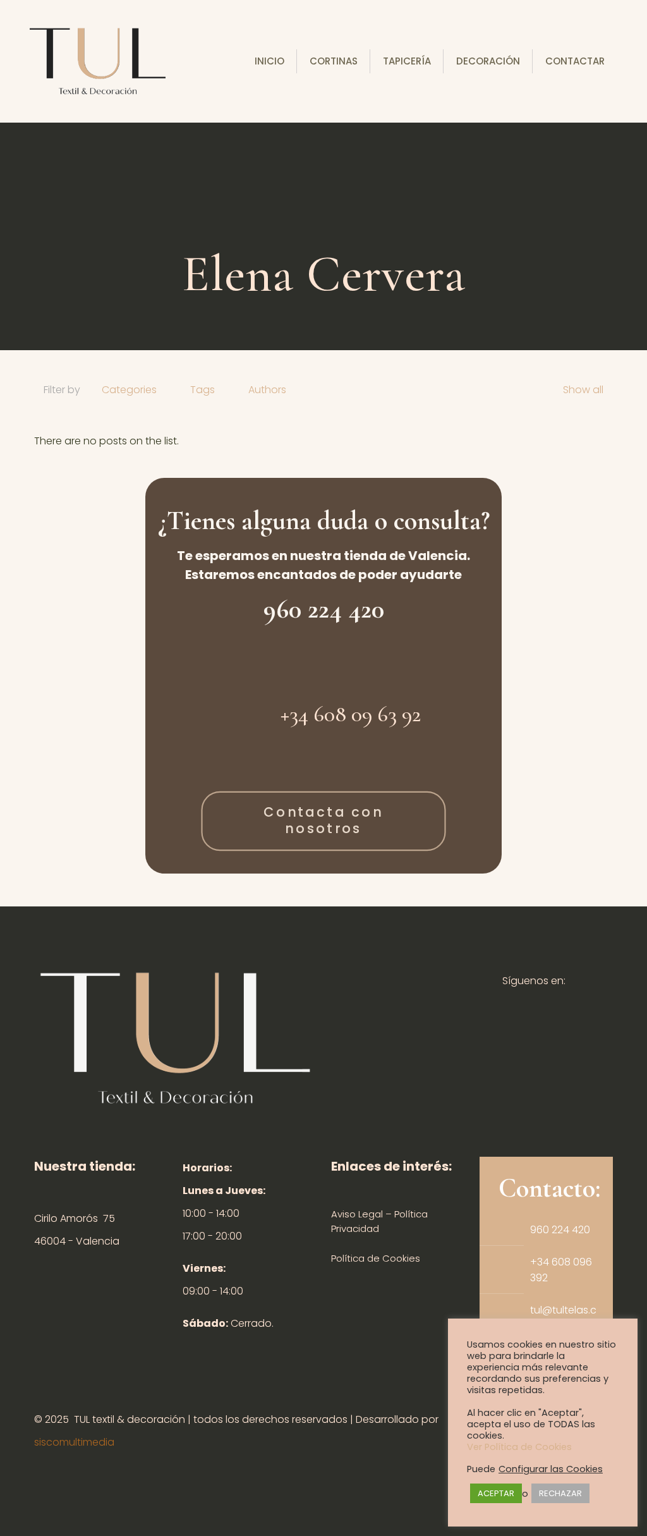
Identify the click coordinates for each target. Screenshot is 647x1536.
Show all (583, 389)
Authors (267, 389)
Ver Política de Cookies (519, 1447)
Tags (202, 389)
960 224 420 (323, 609)
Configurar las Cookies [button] (551, 1469)
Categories (129, 389)
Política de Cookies (375, 1258)
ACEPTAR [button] (496, 1493)
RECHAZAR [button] (560, 1493)
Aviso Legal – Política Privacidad (379, 1221)
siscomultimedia (74, 1442)
